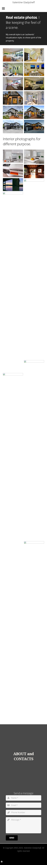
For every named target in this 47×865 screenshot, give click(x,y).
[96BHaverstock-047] (13, 112)
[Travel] (34, 631)
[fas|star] (1, 861)
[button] (3, 8)
